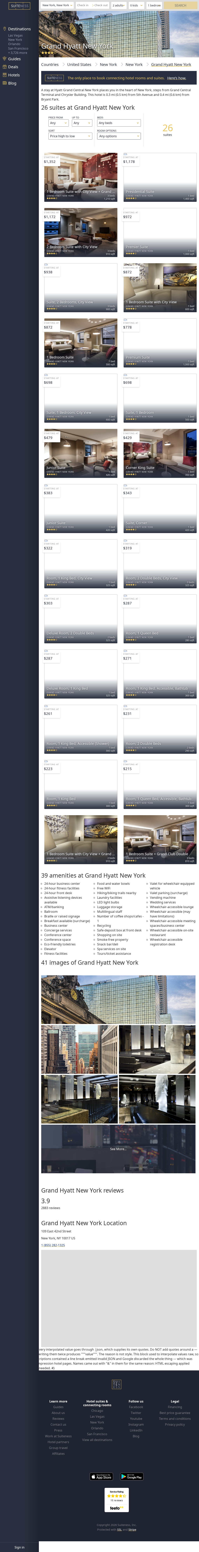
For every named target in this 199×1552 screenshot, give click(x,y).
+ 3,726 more (17, 53)
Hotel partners (58, 1442)
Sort (51, 130)
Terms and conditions (175, 1418)
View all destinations (97, 1440)
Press (58, 1430)
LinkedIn (136, 1430)
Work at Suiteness (58, 1436)
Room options (107, 133)
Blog (136, 1436)
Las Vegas (15, 35)
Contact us (58, 1424)
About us (58, 1413)
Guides (58, 1407)
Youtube (136, 1418)
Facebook (136, 1407)
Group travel (58, 1448)
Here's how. (176, 78)
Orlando (14, 44)
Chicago (97, 1411)
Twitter (136, 1413)
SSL (119, 1529)
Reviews (58, 1418)
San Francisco (18, 48)
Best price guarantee (175, 1413)
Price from (55, 117)
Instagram (136, 1424)
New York (15, 40)
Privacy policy (175, 1424)
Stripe (132, 1529)
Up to (75, 117)
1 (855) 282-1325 (53, 1245)
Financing (175, 1407)
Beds (100, 117)
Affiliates (58, 1453)
